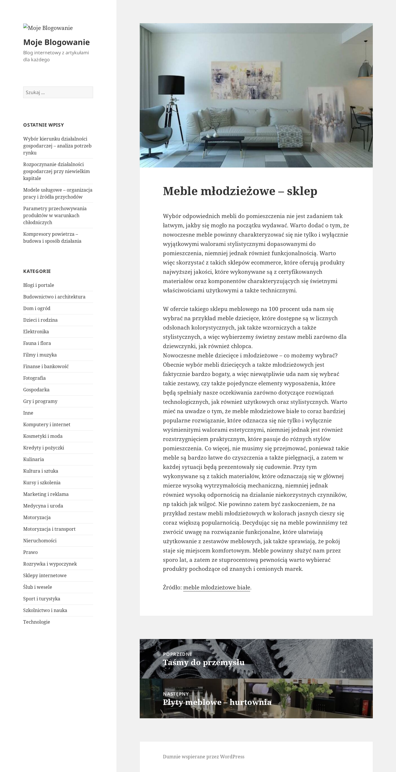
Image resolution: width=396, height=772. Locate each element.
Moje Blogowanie (56, 42)
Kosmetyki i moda (43, 436)
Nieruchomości (40, 540)
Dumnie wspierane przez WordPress (203, 756)
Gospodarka (36, 389)
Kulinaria (33, 459)
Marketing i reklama (46, 494)
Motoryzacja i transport (49, 529)
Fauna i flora (37, 343)
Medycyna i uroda (43, 506)
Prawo (30, 552)
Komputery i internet (46, 424)
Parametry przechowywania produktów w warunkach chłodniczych (55, 215)
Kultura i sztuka (40, 471)
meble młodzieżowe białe (216, 587)
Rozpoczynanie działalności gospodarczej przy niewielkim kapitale (56, 171)
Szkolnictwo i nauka (45, 610)
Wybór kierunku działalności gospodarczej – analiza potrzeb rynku (57, 146)
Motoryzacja (37, 517)
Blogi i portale (38, 285)
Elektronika (36, 331)
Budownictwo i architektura (54, 297)
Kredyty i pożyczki (43, 448)
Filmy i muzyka (40, 355)
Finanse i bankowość (46, 366)
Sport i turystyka (41, 598)
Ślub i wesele (37, 587)
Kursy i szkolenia (42, 482)
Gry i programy (40, 401)
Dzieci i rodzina (40, 320)
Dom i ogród (36, 308)
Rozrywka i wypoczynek (50, 564)
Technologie (36, 622)
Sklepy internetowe (45, 575)
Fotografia (34, 378)
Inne (28, 413)
